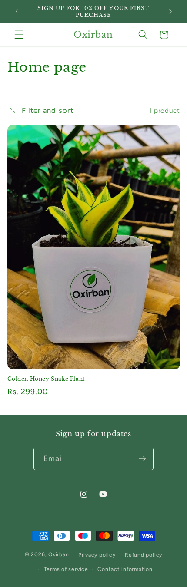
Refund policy (143, 555)
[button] (19, 34)
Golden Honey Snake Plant (46, 379)
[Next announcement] (170, 11)
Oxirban (58, 555)
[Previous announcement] (17, 11)
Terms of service (66, 569)
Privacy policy (97, 555)
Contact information (125, 569)
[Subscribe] (142, 459)
